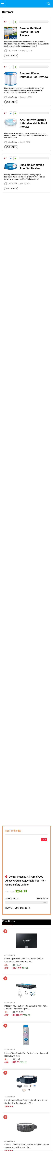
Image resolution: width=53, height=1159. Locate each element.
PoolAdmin (12, 51)
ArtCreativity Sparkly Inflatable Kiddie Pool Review (33, 123)
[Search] (48, 4)
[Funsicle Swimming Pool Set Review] (10, 164)
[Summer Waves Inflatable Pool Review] (10, 73)
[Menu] (3, 4)
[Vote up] (15, 22)
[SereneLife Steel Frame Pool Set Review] (10, 28)
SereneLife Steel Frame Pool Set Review (30, 32)
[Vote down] (10, 22)
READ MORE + (11, 56)
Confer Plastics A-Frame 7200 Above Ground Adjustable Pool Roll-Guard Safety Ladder (25, 880)
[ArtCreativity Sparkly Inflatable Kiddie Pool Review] (10, 119)
